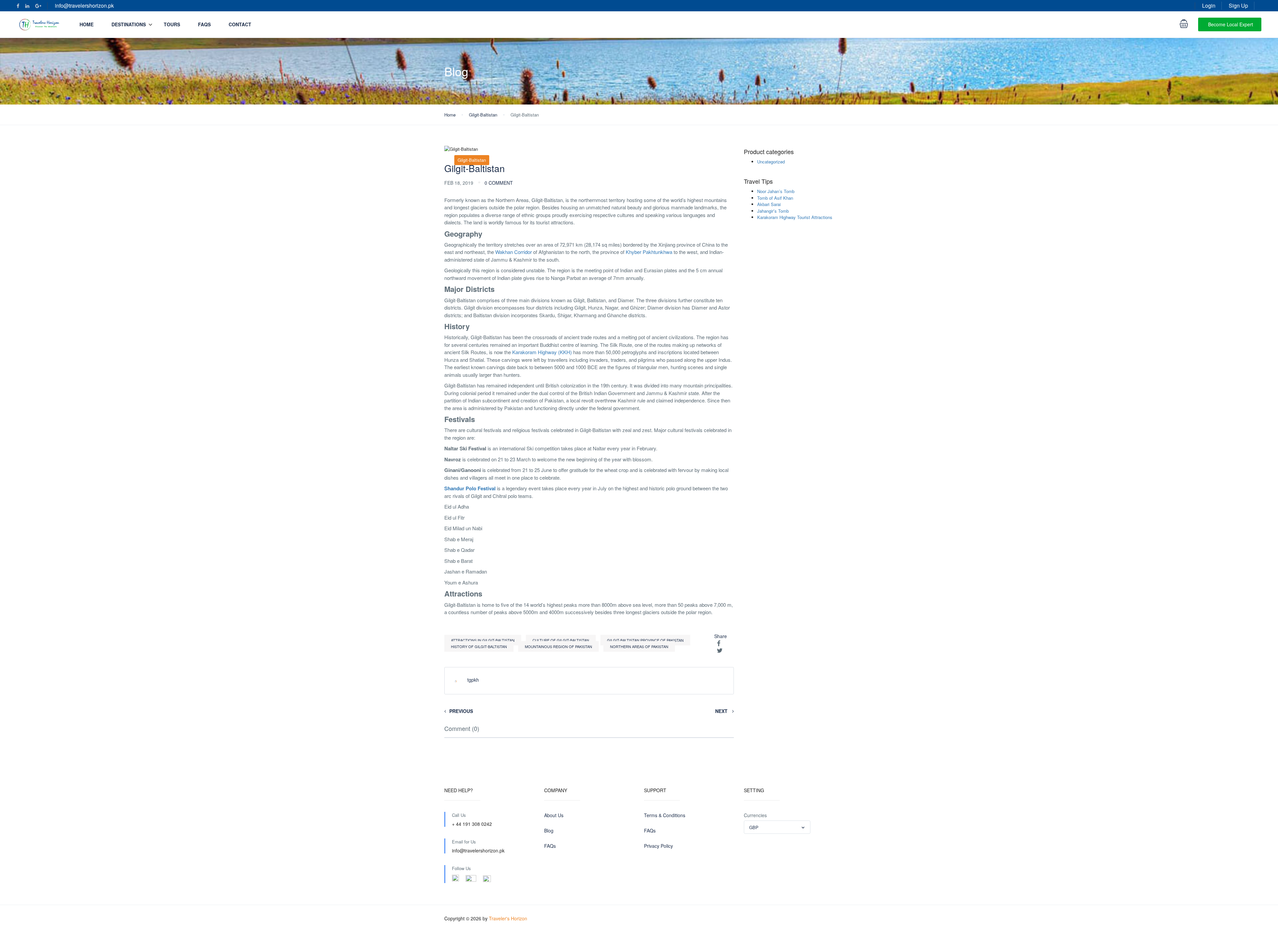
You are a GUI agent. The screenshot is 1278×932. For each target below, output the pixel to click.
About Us (553, 815)
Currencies (755, 815)
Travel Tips (758, 181)
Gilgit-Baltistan (483, 115)
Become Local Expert (1230, 24)
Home (87, 24)
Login (1208, 5)
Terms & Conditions (664, 815)
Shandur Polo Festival (470, 488)
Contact (240, 24)
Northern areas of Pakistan (639, 646)
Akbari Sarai (769, 204)
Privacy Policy (658, 845)
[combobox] (777, 827)
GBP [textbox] (753, 827)
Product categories (769, 151)
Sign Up (1238, 5)
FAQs (204, 24)
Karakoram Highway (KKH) (542, 352)
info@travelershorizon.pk (84, 5)
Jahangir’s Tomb (773, 211)
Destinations (128, 24)
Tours (172, 24)
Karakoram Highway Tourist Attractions (794, 217)
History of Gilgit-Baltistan (479, 646)
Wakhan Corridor (513, 251)
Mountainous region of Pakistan (558, 646)
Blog (548, 830)
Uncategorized (771, 161)
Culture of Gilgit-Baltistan (560, 640)
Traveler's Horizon (508, 918)
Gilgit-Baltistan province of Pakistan (645, 640)
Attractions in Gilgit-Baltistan (483, 640)
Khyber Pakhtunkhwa (649, 251)
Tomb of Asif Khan (775, 198)
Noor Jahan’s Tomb (775, 191)
